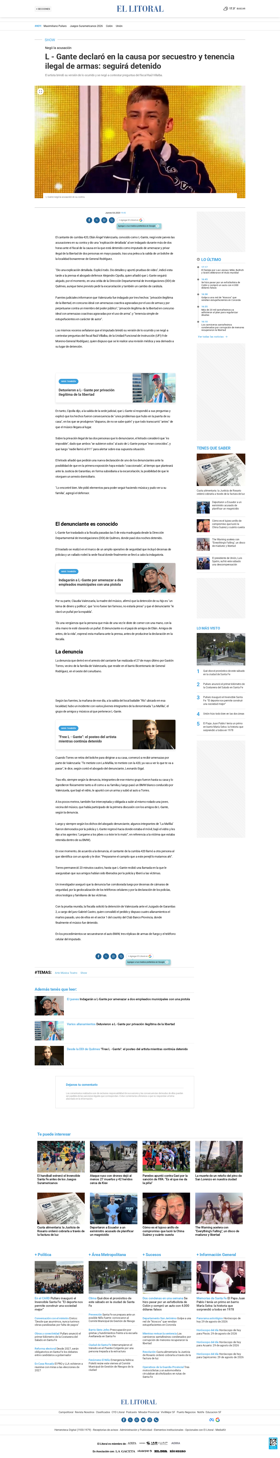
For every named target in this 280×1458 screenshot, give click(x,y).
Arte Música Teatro (66, 972)
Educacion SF (213, 1412)
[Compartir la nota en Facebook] (89, 220)
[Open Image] (40, 91)
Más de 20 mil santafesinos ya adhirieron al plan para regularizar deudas (219, 310)
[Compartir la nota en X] (96, 220)
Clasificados (103, 1412)
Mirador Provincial (148, 1412)
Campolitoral (66, 1412)
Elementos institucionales (168, 1429)
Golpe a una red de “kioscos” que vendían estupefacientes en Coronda (221, 297)
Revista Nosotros (84, 1412)
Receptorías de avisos (105, 1429)
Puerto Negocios (186, 1412)
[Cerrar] (157, 226)
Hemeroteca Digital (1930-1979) (72, 1429)
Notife (200, 1412)
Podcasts (131, 1412)
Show (84, 972)
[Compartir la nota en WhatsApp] (104, 220)
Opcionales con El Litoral (199, 1429)
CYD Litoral (118, 1412)
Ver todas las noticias (211, 336)
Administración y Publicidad (136, 1429)
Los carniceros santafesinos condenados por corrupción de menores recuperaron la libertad (222, 325)
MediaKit (221, 1429)
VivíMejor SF (168, 1412)
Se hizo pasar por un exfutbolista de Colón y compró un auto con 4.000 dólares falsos (220, 283)
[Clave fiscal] (273, 1448)
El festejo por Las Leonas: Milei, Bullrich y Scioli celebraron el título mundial (222, 270)
